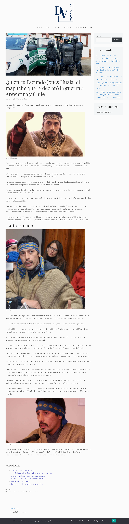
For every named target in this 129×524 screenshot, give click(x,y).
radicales (19, 492)
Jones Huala (12, 492)
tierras (36, 492)
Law (48, 28)
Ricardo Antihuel (28, 492)
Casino (57, 28)
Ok (114, 521)
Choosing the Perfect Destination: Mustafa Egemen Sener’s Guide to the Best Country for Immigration (108, 94)
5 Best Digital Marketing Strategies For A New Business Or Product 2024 (109, 85)
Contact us (81, 28)
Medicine (68, 28)
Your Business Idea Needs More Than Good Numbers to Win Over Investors (108, 70)
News (9, 489)
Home (39, 28)
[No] (126, 521)
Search (98, 36)
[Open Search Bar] (91, 27)
